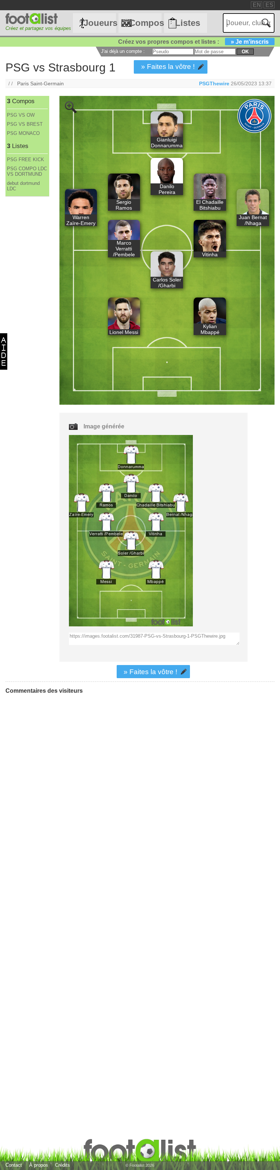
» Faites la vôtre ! (168, 66)
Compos (145, 23)
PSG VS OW (21, 115)
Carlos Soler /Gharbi (167, 282)
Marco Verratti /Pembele (124, 248)
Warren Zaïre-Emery (81, 220)
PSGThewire (214, 83)
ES (269, 5)
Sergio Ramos (124, 205)
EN (257, 5)
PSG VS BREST (25, 124)
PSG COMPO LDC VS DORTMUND (27, 171)
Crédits (62, 1165)
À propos (38, 1165)
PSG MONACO (23, 133)
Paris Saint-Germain (40, 83)
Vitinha (210, 254)
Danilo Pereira (167, 189)
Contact (13, 1165)
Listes (187, 23)
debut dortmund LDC (23, 185)
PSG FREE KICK (25, 159)
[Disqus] (60, 791)
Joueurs (99, 23)
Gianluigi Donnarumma (167, 142)
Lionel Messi (123, 332)
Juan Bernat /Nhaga (253, 220)
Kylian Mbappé (210, 329)
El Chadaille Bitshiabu (209, 205)
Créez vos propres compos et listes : (193, 42)
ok (245, 51)
